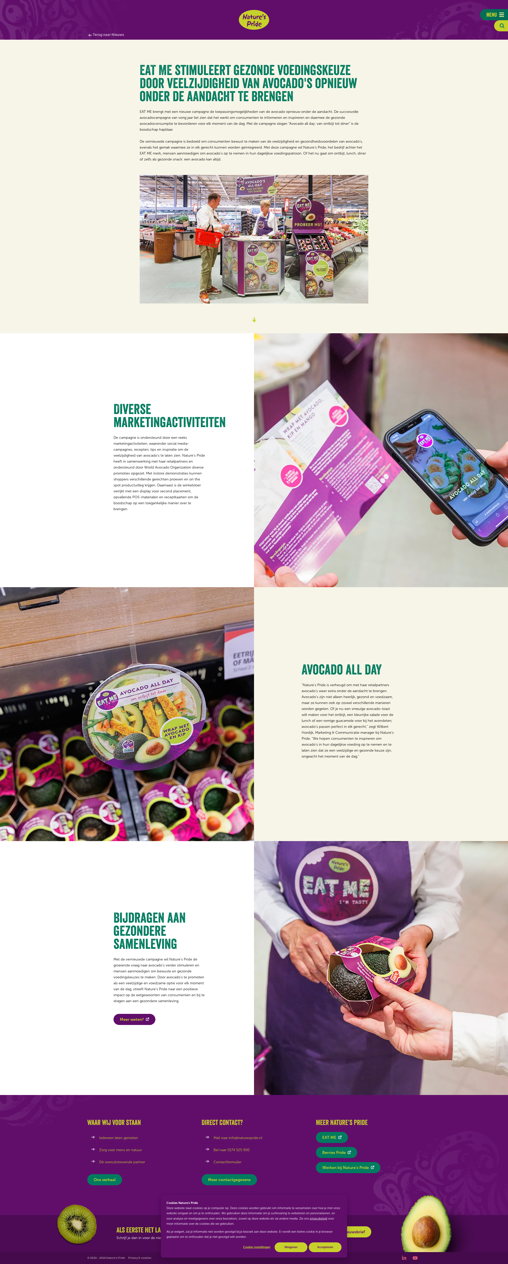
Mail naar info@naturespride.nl (238, 1138)
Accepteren (325, 1247)
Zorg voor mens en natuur (120, 1150)
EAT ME (329, 1137)
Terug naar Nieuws (108, 35)
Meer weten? (132, 1019)
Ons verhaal (105, 1179)
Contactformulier (227, 1162)
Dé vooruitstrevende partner (122, 1162)
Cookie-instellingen (256, 1247)
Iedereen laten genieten (118, 1138)
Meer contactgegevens (229, 1179)
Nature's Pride (254, 20)
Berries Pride (334, 1152)
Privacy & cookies (139, 1258)
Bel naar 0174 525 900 (232, 1150)
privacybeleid (318, 1218)
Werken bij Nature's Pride (345, 1167)
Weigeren (290, 1247)
